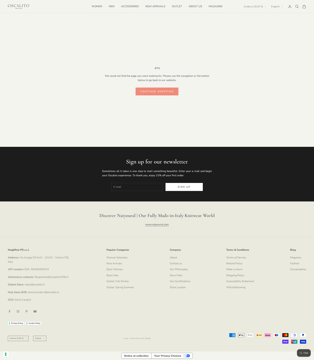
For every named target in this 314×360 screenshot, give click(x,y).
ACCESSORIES (130, 6)
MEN (111, 6)
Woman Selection (117, 257)
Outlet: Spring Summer (120, 287)
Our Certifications (180, 281)
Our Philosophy (179, 269)
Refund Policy (234, 263)
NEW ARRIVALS (155, 6)
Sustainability (298, 269)
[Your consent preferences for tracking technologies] (6, 354)
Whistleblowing (235, 287)
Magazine (295, 257)
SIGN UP (184, 187)
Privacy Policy (17, 323)
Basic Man (112, 275)
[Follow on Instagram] (18, 311)
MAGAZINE (215, 6)
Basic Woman (114, 269)
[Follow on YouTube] (35, 311)
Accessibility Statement (240, 281)
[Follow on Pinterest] (26, 311)
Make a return (234, 269)
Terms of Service (236, 257)
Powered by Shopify (143, 338)
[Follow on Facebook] (9, 311)
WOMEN (97, 6)
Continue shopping (157, 91)
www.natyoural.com (157, 224)
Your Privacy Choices (167, 355)
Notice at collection (136, 355)
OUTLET (177, 6)
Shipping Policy (235, 275)
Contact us (176, 263)
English (275, 6)
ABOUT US (195, 6)
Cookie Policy (34, 323)
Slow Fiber (176, 275)
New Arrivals (114, 263)
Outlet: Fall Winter (117, 281)
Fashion (294, 263)
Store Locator (178, 287)
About (173, 257)
